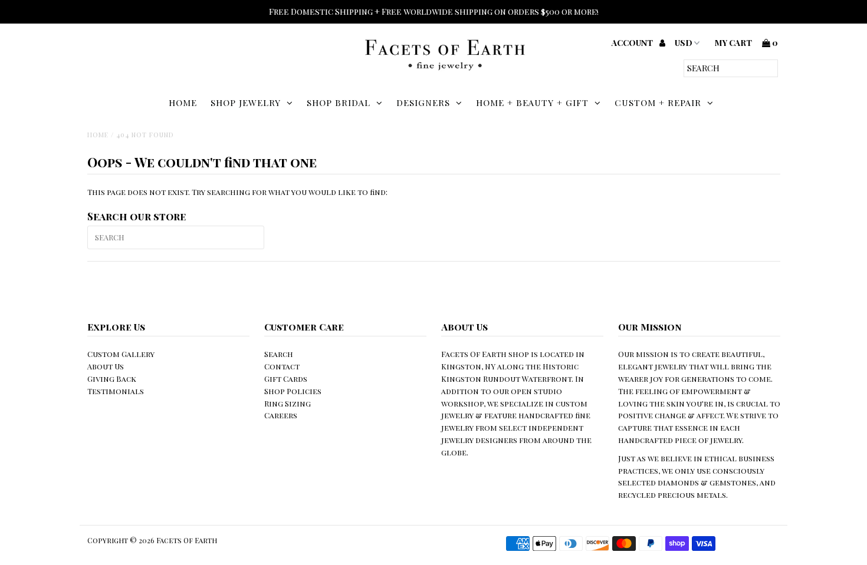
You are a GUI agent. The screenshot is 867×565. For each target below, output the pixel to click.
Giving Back (111, 379)
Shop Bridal (338, 102)
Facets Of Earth (186, 540)
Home (183, 102)
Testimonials (115, 391)
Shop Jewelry (246, 102)
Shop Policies (292, 391)
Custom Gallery (121, 354)
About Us (105, 366)
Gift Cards (285, 379)
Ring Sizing (287, 403)
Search (278, 354)
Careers (280, 415)
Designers (423, 102)
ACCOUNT (633, 42)
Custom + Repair (658, 102)
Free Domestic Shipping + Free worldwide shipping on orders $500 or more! (434, 11)
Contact (282, 366)
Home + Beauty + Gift (532, 102)
